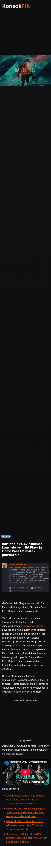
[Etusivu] (22, 6)
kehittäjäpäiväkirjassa (32, 626)
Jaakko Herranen (18, 564)
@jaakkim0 (38, 587)
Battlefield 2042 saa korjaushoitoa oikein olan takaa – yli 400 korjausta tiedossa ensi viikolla (25, 825)
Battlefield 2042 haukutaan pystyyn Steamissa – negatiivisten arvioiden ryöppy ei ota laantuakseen (25, 812)
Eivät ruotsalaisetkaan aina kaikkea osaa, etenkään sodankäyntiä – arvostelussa (25, 799)
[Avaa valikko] (46, 6)
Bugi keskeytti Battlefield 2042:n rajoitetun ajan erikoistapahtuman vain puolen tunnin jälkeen (26, 838)
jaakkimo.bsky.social (21, 587)
